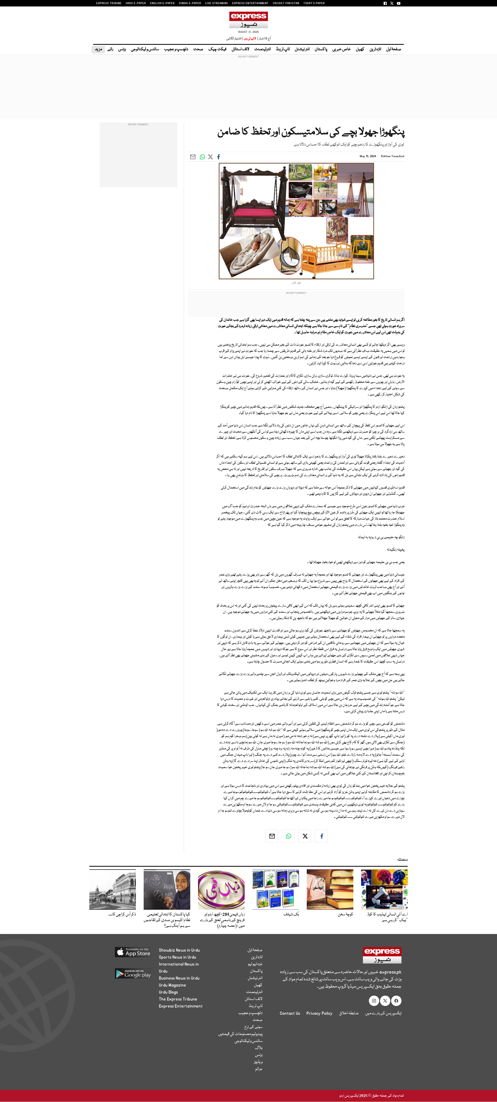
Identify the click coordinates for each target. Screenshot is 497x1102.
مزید (98, 49)
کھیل (360, 49)
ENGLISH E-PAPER (162, 3)
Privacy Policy (319, 1013)
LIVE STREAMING (216, 3)
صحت (198, 49)
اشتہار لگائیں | (234, 38)
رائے (110, 49)
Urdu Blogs (168, 992)
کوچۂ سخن (345, 914)
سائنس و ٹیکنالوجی (145, 49)
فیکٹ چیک (217, 49)
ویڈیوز (258, 1062)
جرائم (258, 1069)
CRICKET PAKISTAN (286, 3)
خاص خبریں (341, 49)
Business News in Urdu (179, 978)
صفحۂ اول (393, 49)
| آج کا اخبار (264, 38)
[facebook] (321, 836)
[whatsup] (288, 836)
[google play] (123, 975)
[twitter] (304, 836)
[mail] (271, 836)
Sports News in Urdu (177, 957)
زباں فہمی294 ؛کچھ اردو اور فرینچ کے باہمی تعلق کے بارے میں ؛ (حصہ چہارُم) (222, 920)
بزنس (122, 49)
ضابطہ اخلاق (349, 1013)
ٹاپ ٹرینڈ (283, 49)
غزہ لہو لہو (255, 964)
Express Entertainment (181, 1006)
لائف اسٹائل (240, 49)
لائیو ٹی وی (250, 38)
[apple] (123, 954)
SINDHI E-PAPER (190, 3)
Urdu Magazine (172, 985)
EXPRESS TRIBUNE (109, 3)
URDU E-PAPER (136, 3)
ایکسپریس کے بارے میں (383, 1013)
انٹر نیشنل (302, 49)
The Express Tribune (178, 999)
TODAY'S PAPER (314, 3)
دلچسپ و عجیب (176, 49)
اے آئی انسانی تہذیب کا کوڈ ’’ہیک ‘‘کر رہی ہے (387, 917)
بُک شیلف (291, 914)
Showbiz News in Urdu (179, 950)
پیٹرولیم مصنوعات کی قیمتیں (240, 1034)
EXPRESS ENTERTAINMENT (250, 3)
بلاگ (258, 1048)
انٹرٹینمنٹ (262, 49)
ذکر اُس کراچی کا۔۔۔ (122, 914)
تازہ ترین (375, 49)
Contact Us (290, 1013)
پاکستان (321, 49)
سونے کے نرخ (253, 1027)
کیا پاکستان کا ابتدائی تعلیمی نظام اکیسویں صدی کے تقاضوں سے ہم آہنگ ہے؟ (167, 920)
